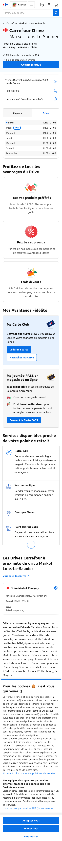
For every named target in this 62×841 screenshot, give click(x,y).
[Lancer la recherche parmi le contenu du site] (56, 12)
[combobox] (31, 12)
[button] (31, 4)
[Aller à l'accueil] (5, 4)
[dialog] (31, 760)
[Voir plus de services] (31, 545)
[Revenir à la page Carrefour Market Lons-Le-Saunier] (4, 23)
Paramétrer (31, 836)
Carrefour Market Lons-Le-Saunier (26, 23)
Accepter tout (31, 820)
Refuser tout (31, 828)
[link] (56, 589)
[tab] (17, 112)
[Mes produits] (42, 4)
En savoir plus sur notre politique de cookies (29, 773)
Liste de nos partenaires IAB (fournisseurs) (28, 808)
